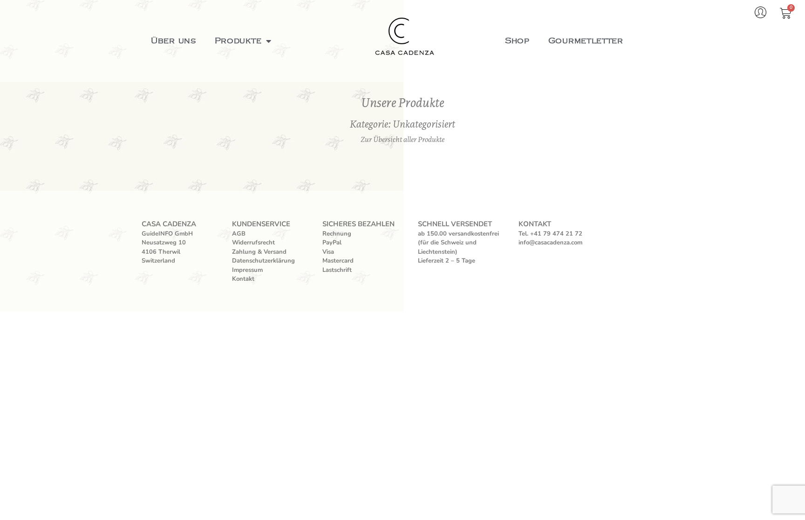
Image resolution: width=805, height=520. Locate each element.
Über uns (173, 41)
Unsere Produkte (402, 102)
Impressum (247, 270)
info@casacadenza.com (550, 242)
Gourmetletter (585, 41)
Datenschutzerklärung (263, 261)
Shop (517, 41)
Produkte (238, 41)
